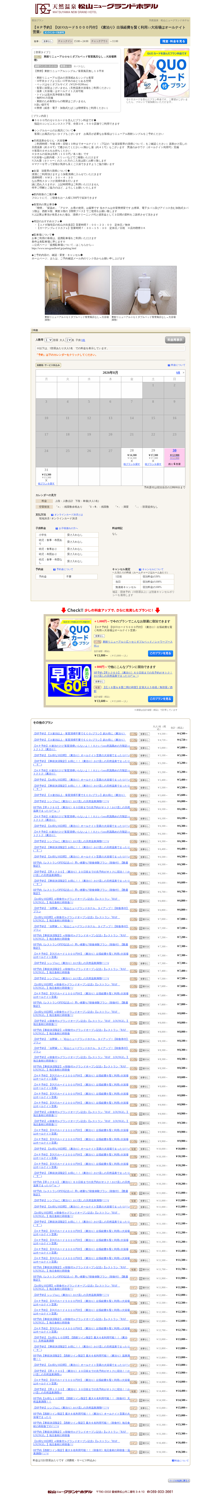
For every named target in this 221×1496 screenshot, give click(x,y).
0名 (83, 340)
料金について (178, 365)
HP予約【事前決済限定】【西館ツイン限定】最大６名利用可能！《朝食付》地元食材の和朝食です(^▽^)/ (81, 1424)
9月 (178, 372)
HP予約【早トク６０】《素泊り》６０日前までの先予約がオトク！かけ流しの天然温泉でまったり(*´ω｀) (133, 674)
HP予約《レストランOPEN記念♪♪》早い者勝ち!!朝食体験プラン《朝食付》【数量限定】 (80, 864)
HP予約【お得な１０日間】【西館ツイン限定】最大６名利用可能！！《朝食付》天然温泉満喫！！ (81, 1400)
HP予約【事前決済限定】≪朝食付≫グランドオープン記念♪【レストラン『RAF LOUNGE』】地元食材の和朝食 (81, 937)
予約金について (65, 569)
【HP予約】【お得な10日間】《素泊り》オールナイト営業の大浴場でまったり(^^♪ (81, 755)
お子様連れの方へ (68, 528)
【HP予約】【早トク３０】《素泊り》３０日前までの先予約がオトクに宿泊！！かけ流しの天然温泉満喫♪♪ (81, 873)
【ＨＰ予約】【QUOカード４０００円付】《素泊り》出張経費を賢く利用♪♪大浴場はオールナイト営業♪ (81, 1233)
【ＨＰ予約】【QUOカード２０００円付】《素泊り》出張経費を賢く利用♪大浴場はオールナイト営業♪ (80, 1077)
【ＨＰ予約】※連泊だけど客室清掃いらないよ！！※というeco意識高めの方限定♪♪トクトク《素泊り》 (81, 747)
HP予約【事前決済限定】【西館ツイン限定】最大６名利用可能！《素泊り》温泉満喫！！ (81, 1357)
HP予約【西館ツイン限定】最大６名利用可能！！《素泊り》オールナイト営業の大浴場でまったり (81, 1415)
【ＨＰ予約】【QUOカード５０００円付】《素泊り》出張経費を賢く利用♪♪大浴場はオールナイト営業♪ (81, 1302)
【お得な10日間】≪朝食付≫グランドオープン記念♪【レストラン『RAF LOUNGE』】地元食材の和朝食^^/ (76, 900)
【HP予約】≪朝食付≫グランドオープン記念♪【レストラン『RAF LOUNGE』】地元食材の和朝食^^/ (81, 1022)
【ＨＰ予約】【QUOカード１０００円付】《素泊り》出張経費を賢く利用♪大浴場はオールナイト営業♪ (80, 955)
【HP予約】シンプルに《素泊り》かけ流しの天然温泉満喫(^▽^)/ (71, 801)
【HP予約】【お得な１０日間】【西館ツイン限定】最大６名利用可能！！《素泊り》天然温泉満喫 (80, 1339)
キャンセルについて (153, 569)
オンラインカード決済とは (68, 514)
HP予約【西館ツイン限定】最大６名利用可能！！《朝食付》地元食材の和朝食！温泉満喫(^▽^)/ (81, 1452)
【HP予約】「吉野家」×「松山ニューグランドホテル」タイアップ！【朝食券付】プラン (81, 910)
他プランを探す (131, 464)
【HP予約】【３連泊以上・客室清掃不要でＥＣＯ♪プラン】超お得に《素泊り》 (79, 733)
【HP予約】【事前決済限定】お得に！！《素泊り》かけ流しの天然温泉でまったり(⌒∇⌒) (81, 763)
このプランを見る (160, 653)
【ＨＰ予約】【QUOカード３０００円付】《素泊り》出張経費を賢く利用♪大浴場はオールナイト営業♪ (80, 1132)
